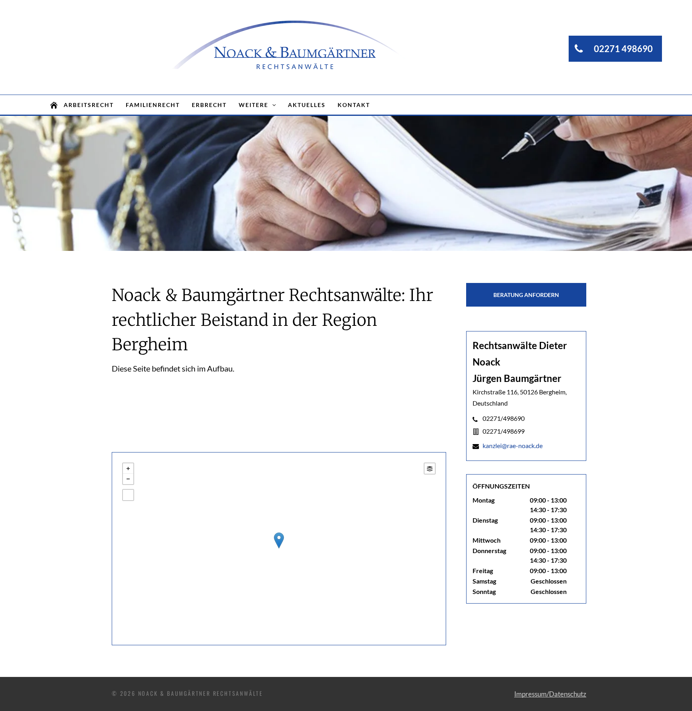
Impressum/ (531, 694)
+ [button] (128, 468)
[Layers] (429, 468)
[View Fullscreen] (128, 495)
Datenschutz (567, 694)
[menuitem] (89, 105)
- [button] (128, 479)
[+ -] (279, 549)
